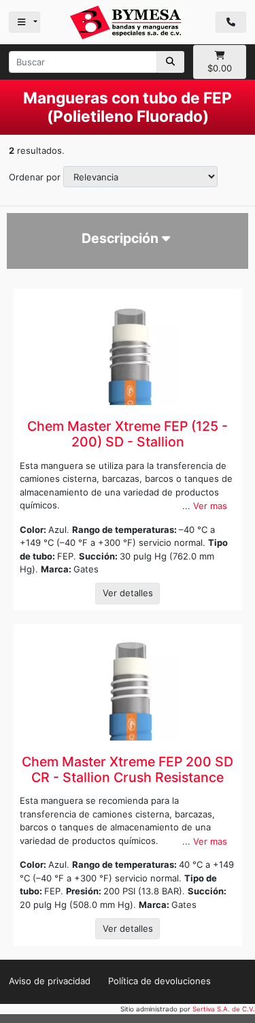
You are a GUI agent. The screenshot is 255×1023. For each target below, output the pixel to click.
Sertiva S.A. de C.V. (223, 1009)
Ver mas (210, 505)
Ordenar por (35, 177)
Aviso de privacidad (49, 980)
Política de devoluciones (159, 980)
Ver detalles (128, 592)
